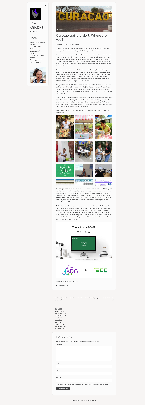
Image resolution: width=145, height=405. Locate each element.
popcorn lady (74, 97)
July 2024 (58, 318)
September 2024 (60, 315)
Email (58, 370)
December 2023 (60, 326)
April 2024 (58, 322)
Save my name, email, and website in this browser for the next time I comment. (83, 384)
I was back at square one (77, 102)
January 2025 (59, 311)
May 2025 (58, 309)
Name (58, 363)
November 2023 (60, 329)
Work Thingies (74, 44)
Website (58, 377)
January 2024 (59, 324)
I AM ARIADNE (37, 25)
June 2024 (58, 320)
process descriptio (87, 97)
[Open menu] (45, 5)
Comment (59, 344)
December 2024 (60, 313)
